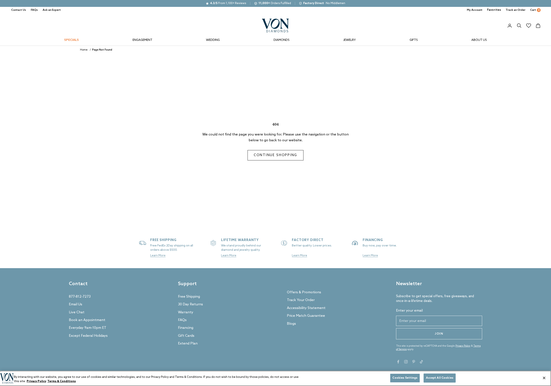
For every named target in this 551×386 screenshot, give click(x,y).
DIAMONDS (281, 40)
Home (84, 49)
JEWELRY (349, 40)
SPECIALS (71, 40)
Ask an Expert (52, 10)
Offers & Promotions (304, 292)
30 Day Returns (190, 304)
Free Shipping (189, 297)
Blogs (291, 324)
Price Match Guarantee (306, 316)
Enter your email (409, 311)
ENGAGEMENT (142, 40)
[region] (275, 378)
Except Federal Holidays (88, 336)
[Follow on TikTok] (421, 362)
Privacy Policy (462, 346)
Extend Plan (188, 343)
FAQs (34, 10)
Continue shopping (275, 155)
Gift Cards (186, 336)
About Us (479, 40)
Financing (185, 328)
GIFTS (414, 40)
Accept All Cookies (439, 378)
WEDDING (213, 40)
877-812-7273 (80, 297)
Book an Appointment (87, 320)
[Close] (544, 378)
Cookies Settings (404, 378)
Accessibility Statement (306, 308)
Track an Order (515, 10)
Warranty (185, 312)
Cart (535, 10)
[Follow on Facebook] (398, 362)
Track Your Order (301, 300)
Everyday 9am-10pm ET (87, 328)
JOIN (439, 334)
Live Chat (76, 312)
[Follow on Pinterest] (414, 362)
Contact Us (18, 10)
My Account (474, 10)
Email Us (75, 304)
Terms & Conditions (61, 381)
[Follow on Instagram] (406, 362)
